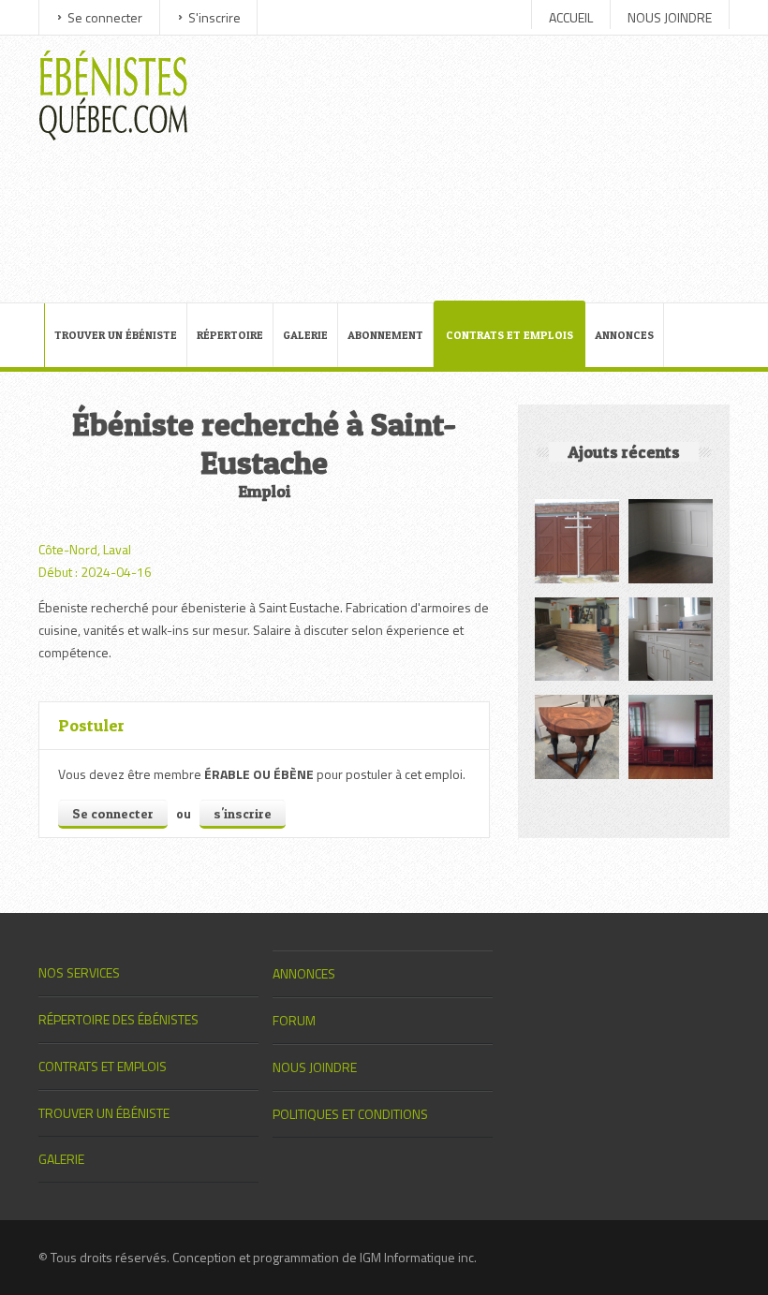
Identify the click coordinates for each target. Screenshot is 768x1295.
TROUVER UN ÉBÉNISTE (115, 335)
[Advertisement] (477, 167)
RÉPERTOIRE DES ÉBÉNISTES (118, 1019)
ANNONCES (624, 335)
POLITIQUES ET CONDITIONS (350, 1114)
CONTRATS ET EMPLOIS (509, 335)
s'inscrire (243, 813)
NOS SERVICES (79, 972)
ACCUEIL (571, 17)
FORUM (294, 1020)
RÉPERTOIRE (230, 335)
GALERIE (305, 335)
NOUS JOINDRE (670, 17)
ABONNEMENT (385, 335)
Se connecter (104, 17)
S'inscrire (214, 17)
